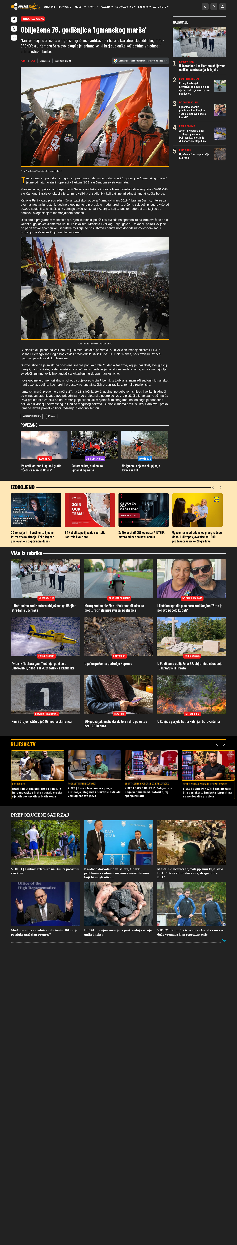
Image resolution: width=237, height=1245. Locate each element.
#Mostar (49, 6)
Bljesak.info (45, 60)
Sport (92, 6)
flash (32, 60)
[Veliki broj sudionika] (95, 288)
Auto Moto (159, 6)
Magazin (106, 6)
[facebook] (14, 19)
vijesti (24, 60)
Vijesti (79, 6)
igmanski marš (32, 416)
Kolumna (143, 6)
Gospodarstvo (124, 6)
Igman (52, 416)
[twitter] (14, 28)
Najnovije (64, 6)
